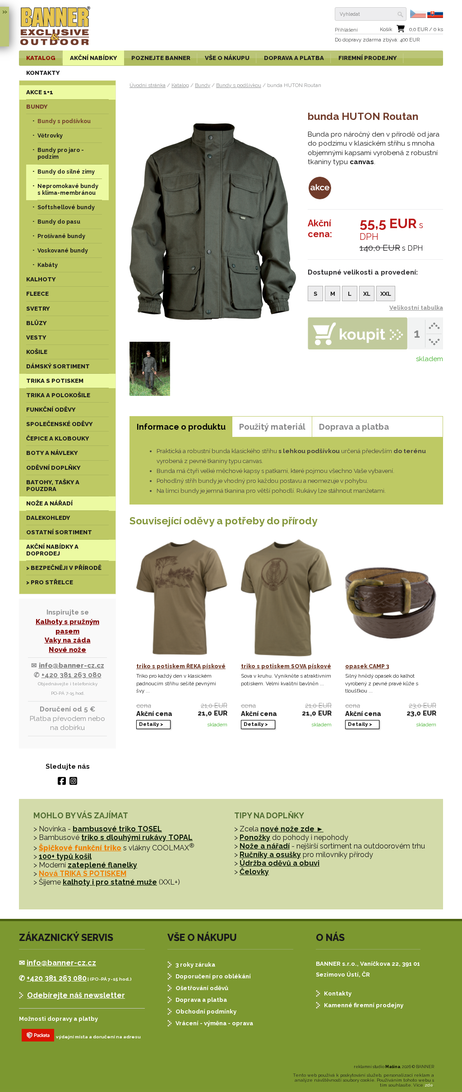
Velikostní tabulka (416, 307)
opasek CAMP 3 (367, 666)
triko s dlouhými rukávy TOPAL (137, 837)
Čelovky (254, 871)
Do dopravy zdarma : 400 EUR (377, 40)
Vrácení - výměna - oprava (214, 1023)
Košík (386, 29)
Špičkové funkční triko (80, 848)
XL (366, 293)
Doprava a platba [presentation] (354, 426)
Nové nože (67, 650)
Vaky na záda (68, 640)
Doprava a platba (201, 999)
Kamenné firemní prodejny (363, 1005)
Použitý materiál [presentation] (272, 426)
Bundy (202, 85)
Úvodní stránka (147, 85)
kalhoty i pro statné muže (110, 882)
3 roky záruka (195, 964)
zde (429, 1085)
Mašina (392, 1066)
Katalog (180, 85)
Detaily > (151, 724)
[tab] (180, 427)
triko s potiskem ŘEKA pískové (181, 666)
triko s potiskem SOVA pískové (286, 666)
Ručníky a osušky (270, 854)
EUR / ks (426, 29)
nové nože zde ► (291, 829)
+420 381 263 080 (72, 675)
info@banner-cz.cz (71, 665)
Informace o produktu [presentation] (181, 426)
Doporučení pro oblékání (213, 976)
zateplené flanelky (102, 865)
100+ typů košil (65, 856)
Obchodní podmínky (206, 1011)
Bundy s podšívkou (238, 85)
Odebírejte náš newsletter (76, 995)
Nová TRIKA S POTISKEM (82, 873)
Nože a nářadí (265, 846)
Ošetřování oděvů (202, 988)
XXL (385, 293)
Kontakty (337, 993)
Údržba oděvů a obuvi (279, 863)
